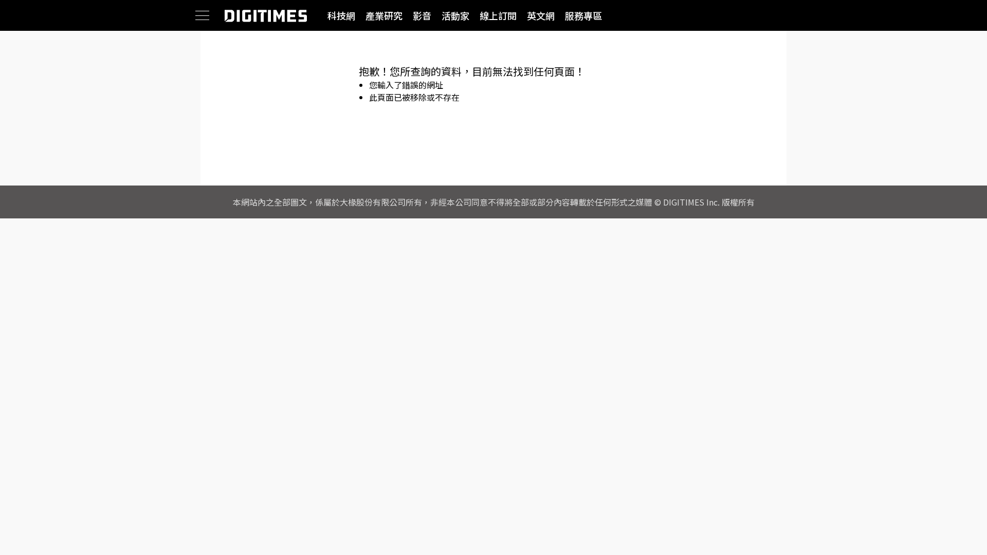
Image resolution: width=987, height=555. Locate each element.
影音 (422, 15)
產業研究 (384, 15)
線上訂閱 (498, 15)
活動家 (455, 15)
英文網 (541, 15)
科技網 (341, 15)
